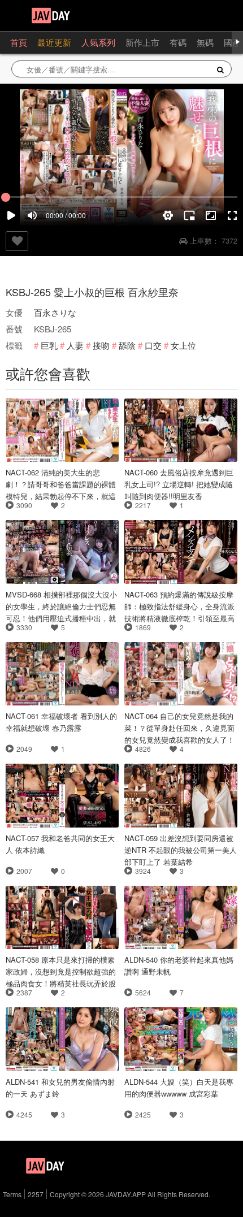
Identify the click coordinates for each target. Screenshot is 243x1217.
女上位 (183, 345)
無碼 (205, 42)
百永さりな (55, 312)
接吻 (101, 345)
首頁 (18, 42)
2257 (36, 1194)
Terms (12, 1194)
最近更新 (54, 42)
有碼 (178, 42)
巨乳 (49, 345)
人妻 (75, 345)
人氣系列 (98, 42)
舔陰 (127, 345)
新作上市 (142, 42)
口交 (153, 345)
